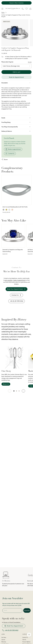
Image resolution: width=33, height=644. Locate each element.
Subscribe (27, 610)
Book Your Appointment (15, 626)
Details (3, 118)
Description (4, 82)
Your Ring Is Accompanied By (9, 126)
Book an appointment (14, 149)
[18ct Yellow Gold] (6, 209)
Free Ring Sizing (5, 122)
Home (2, 12)
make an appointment (19, 280)
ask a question (9, 280)
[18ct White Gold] (9, 209)
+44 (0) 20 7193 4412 (11, 630)
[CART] (30, 9)
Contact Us (11, 153)
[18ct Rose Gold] (12, 209)
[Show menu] (2, 9)
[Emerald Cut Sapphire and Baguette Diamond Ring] (13, 235)
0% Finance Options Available (16, 3)
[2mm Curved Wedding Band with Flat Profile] (16, 190)
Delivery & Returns (6, 131)
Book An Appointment (16, 77)
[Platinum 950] (3, 209)
